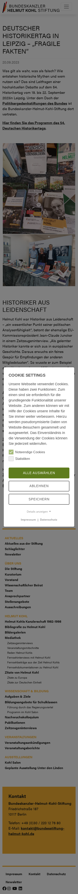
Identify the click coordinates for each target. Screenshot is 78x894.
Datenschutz (48, 519)
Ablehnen (39, 486)
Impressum (28, 519)
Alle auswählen (39, 472)
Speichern (39, 499)
